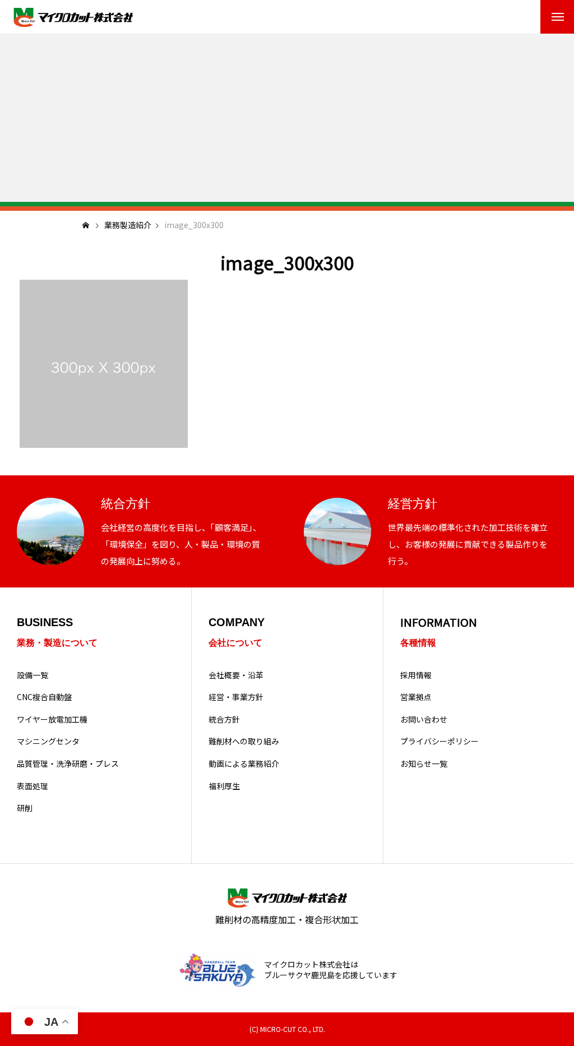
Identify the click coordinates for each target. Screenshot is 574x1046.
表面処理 (32, 786)
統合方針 (224, 719)
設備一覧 (32, 675)
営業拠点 (416, 697)
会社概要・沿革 (236, 675)
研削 (25, 808)
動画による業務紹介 (244, 763)
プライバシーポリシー (439, 741)
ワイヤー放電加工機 (52, 719)
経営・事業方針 (236, 697)
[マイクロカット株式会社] (73, 17)
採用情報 (416, 675)
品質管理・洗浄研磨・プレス (68, 763)
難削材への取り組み (244, 741)
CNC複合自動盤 (44, 697)
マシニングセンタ (48, 741)
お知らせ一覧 (423, 763)
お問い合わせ (423, 719)
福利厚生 (224, 786)
